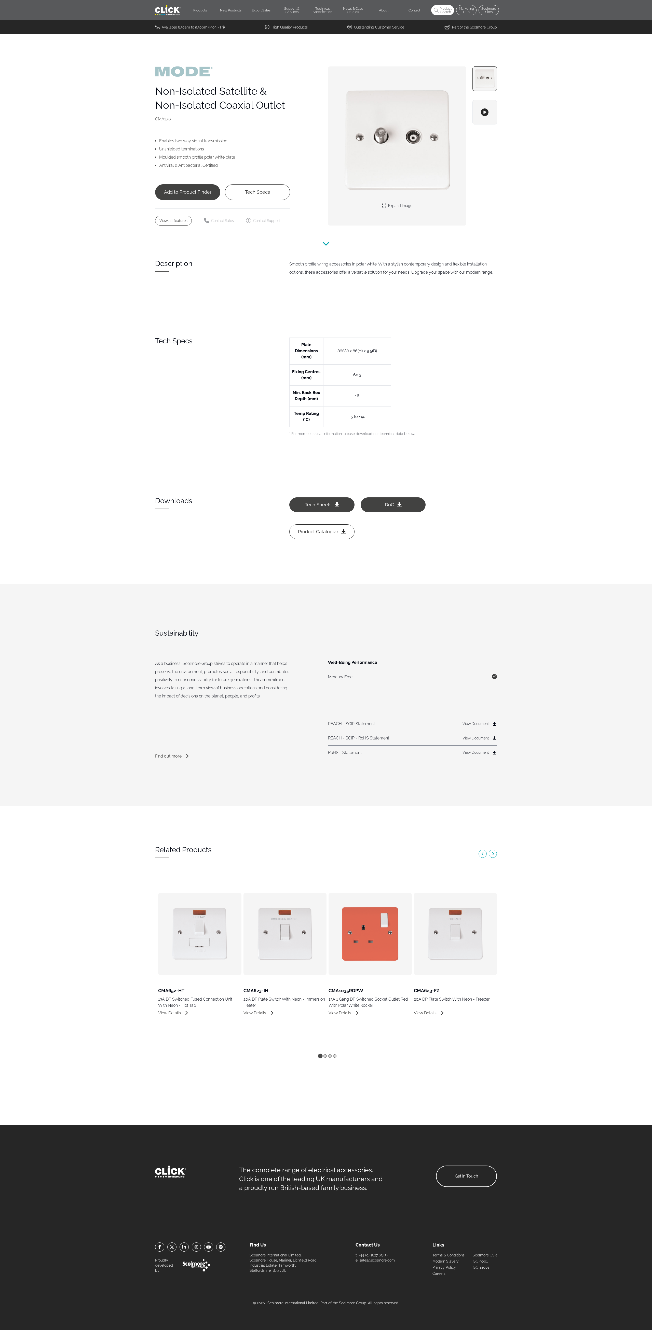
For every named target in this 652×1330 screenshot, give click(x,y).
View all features (173, 221)
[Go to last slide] (483, 854)
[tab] (320, 1056)
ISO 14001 (481, 1267)
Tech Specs (257, 192)
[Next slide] (493, 854)
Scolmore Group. (353, 1303)
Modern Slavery (445, 1261)
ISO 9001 (480, 1261)
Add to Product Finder (187, 192)
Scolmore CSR (485, 1255)
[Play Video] (484, 112)
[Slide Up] (326, 245)
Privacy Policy (444, 1267)
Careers (438, 1273)
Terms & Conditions (448, 1255)
